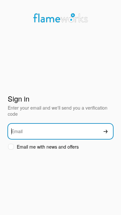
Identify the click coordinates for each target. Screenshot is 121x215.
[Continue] (105, 131)
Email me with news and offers (48, 147)
